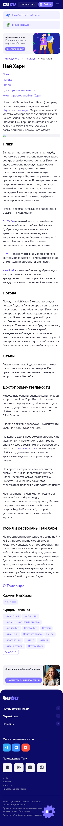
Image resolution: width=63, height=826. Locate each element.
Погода (7, 79)
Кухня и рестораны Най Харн (22, 95)
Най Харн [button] (10, 601)
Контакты (7, 785)
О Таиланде (14, 585)
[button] (31, 15)
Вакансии (7, 781)
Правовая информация (14, 789)
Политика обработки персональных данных (24, 815)
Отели (7, 85)
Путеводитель (11, 58)
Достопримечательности (19, 90)
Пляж (6, 74)
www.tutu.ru (11, 811)
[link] (15, 49)
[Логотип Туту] (9, 4)
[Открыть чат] (48, 811)
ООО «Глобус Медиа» (14, 804)
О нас (5, 778)
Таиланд (30, 58)
